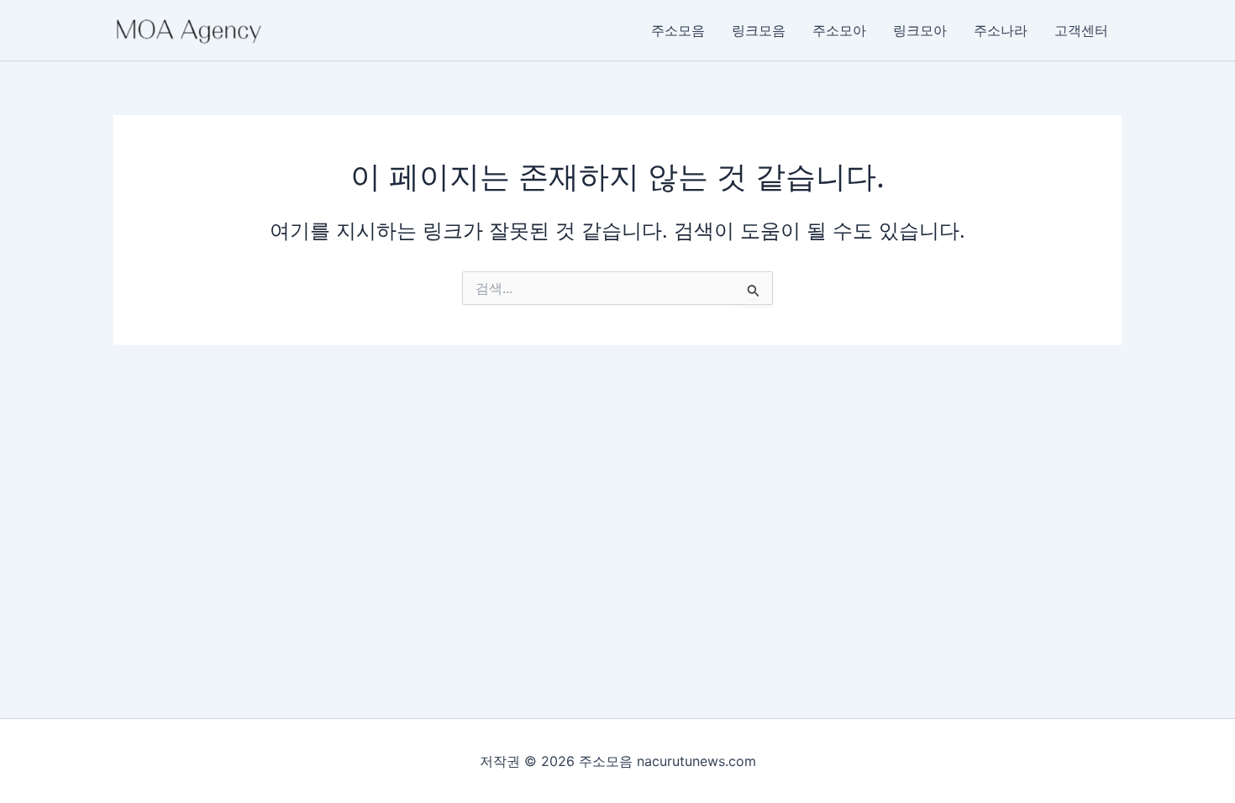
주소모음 (678, 30)
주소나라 (1000, 30)
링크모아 (920, 30)
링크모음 (759, 30)
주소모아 (839, 30)
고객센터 (1081, 30)
